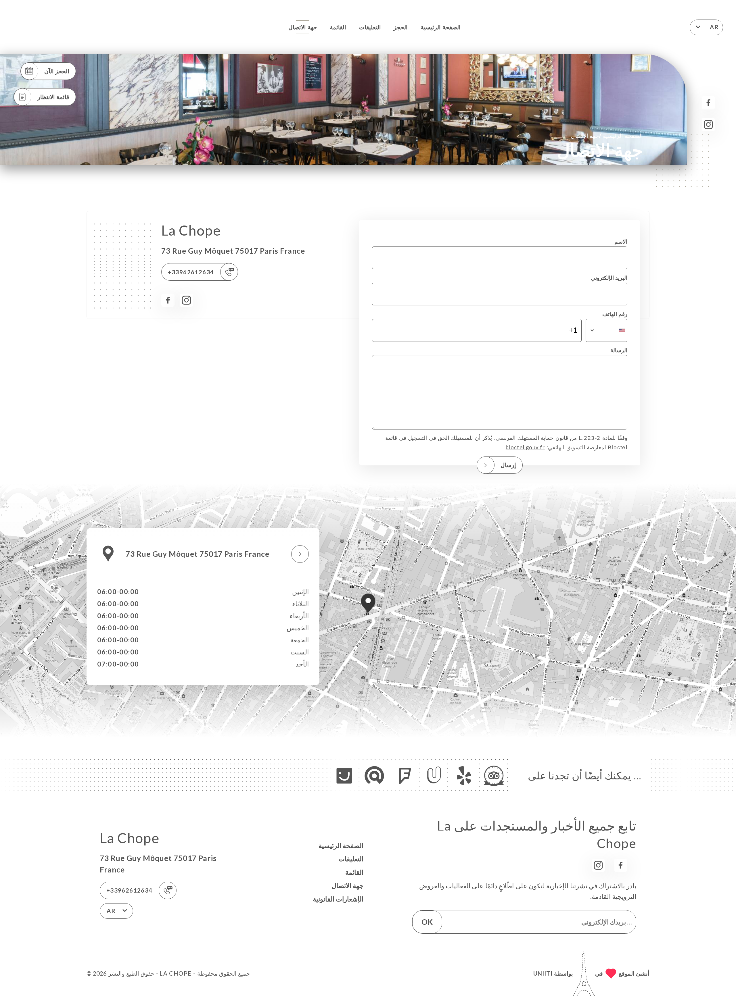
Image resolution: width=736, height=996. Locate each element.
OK (427, 921)
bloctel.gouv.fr (525, 447)
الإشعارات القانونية (338, 899)
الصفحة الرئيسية (440, 27)
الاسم (620, 241)
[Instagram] (708, 124)
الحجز (401, 27)
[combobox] (606, 330)
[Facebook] (708, 102)
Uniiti (543, 973)
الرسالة (618, 350)
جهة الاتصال (302, 27)
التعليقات (370, 27)
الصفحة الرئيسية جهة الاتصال (607, 135)
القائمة (338, 27)
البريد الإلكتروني (609, 278)
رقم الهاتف (614, 314)
